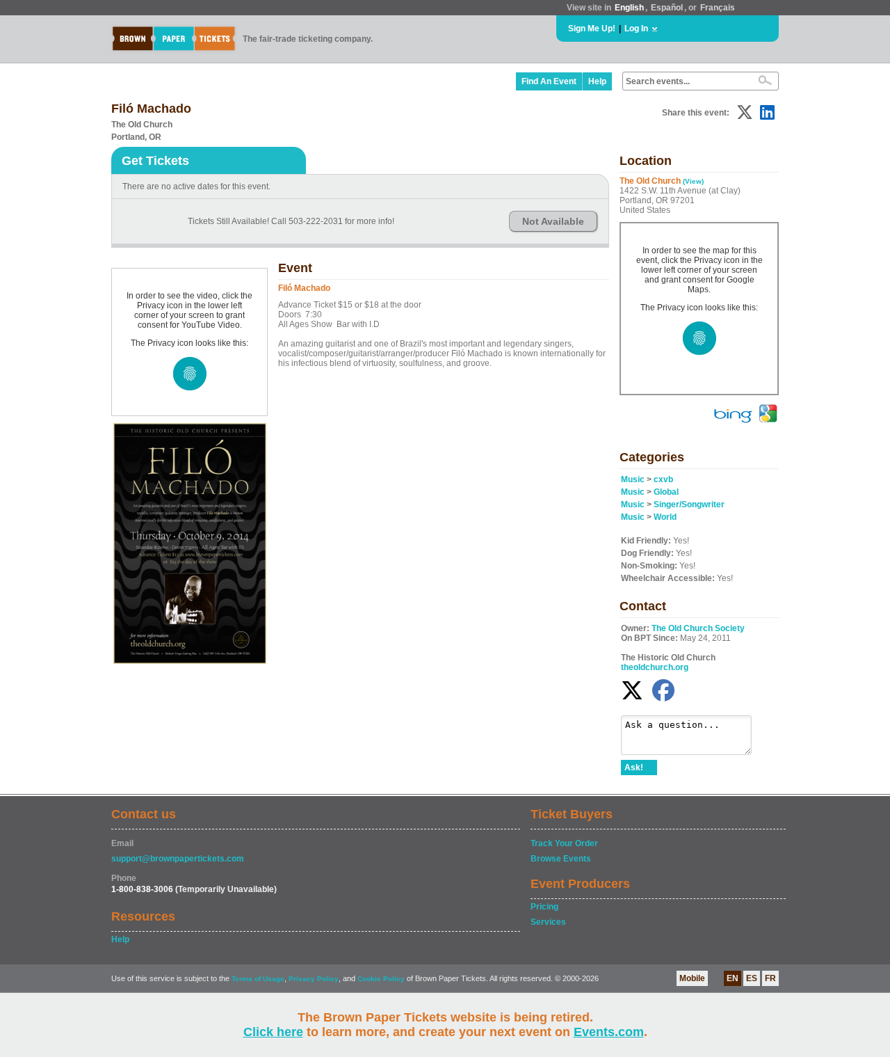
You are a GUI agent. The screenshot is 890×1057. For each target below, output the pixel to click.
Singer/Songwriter (689, 504)
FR (770, 978)
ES (751, 978)
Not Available (553, 221)
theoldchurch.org (654, 667)
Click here (273, 1032)
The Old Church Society (698, 628)
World (665, 517)
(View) (693, 181)
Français (717, 8)
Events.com (609, 1032)
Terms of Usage (258, 979)
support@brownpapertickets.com (177, 859)
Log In (636, 28)
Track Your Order (564, 843)
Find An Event (548, 81)
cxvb (663, 479)
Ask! (633, 767)
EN (732, 978)
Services (548, 922)
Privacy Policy (314, 979)
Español (667, 8)
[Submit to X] (744, 112)
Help (597, 81)
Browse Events (561, 859)
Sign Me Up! (591, 28)
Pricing (544, 907)
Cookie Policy (381, 979)
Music (633, 479)
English (629, 8)
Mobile (692, 978)
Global (666, 492)
